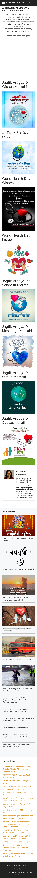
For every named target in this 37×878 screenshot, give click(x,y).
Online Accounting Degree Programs (17, 842)
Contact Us (17, 866)
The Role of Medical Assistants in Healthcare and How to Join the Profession (16, 847)
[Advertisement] (18, 59)
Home (9, 866)
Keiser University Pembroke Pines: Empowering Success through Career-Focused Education (18, 824)
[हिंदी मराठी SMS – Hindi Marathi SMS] (12, 2)
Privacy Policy (18, 869)
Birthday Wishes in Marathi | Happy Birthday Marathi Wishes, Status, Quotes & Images (17, 769)
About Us (26, 866)
